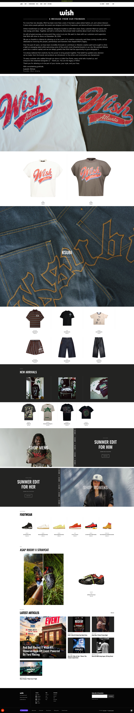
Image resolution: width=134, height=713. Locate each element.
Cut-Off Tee (43, 202)
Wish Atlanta (104, 710)
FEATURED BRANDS (32, 4)
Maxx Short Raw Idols (67, 360)
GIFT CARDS (50, 4)
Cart (113, 4)
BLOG (37, 4)
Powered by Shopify (111, 710)
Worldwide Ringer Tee (67, 423)
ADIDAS (43, 533)
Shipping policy (56, 710)
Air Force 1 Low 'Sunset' (75, 534)
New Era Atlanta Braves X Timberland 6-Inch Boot (107, 534)
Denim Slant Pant (99, 360)
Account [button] (107, 4)
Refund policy (34, 710)
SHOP (25, 4)
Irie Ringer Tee (29, 423)
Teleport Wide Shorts (35, 360)
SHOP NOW (67, 261)
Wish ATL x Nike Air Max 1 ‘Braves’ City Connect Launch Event (77, 656)
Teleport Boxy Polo (35, 331)
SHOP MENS (38, 447)
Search (103, 4)
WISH (43, 201)
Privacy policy (41, 710)
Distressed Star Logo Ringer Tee (47, 423)
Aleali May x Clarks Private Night (100, 635)
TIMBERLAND (107, 533)
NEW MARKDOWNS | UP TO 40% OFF (67, 1)
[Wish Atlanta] (21, 3)
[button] (21, 256)
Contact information (64, 710)
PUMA (91, 593)
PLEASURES (35, 330)
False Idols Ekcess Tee (67, 331)
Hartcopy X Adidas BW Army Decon (43, 534)
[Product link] (43, 180)
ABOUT (41, 4)
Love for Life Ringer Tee (99, 331)
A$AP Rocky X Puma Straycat (91, 594)
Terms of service (48, 710)
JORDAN (27, 533)
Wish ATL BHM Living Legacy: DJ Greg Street (102, 656)
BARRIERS (28, 422)
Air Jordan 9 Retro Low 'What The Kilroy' (90, 534)
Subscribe (111, 696)
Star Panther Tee (86, 423)
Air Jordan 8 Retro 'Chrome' (27, 534)
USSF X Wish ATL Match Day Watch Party (77, 635)
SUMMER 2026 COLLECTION (105, 451)
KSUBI (67, 330)
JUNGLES (99, 330)
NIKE (75, 533)
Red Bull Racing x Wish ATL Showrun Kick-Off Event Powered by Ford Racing (41, 651)
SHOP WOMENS (95, 487)
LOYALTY (45, 4)
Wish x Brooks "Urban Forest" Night (28, 679)
